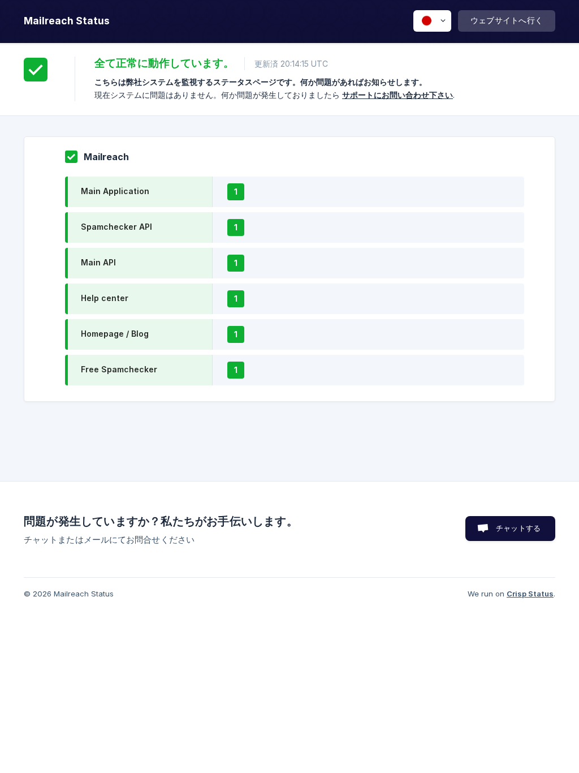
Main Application (115, 191)
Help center (104, 298)
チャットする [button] (518, 527)
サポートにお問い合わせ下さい (397, 95)
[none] (67, 21)
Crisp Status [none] (530, 593)
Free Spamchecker (119, 369)
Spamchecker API (116, 226)
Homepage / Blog (115, 333)
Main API (98, 262)
